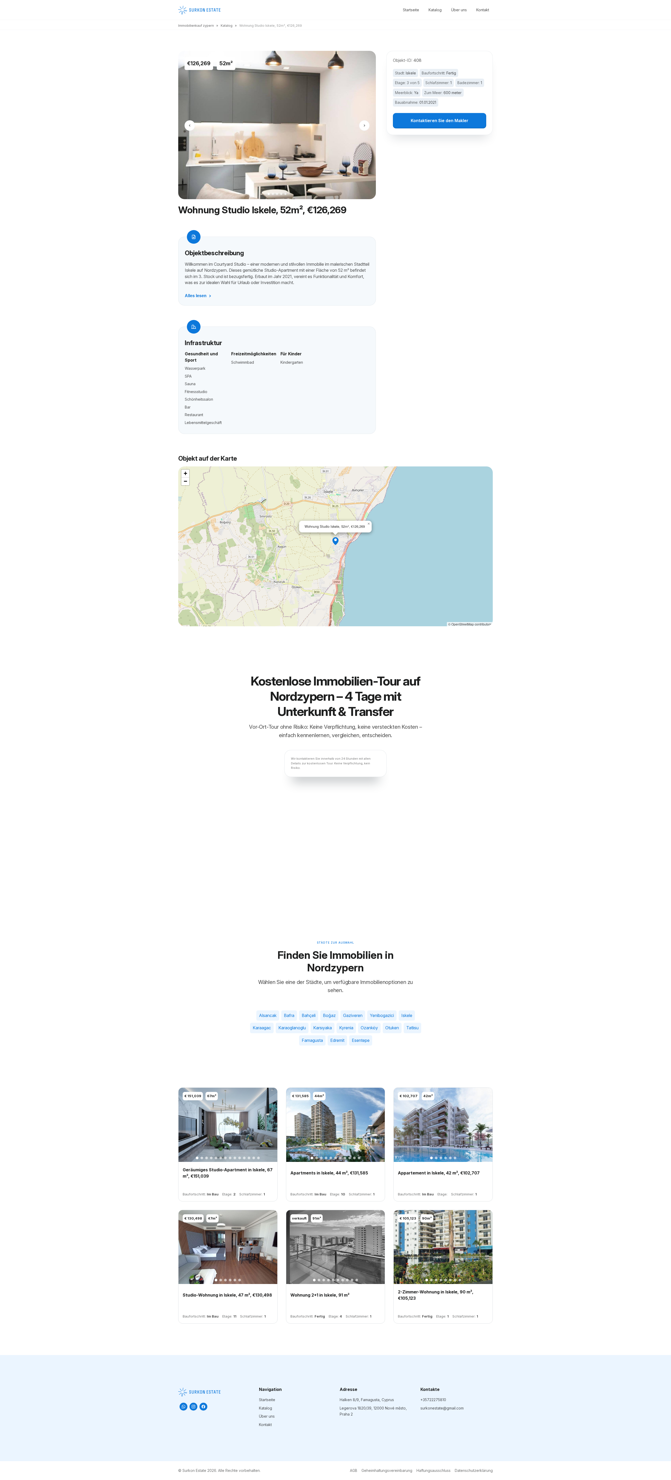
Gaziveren (352, 1015)
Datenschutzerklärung (474, 1470)
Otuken (392, 1027)
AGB (353, 1470)
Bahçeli (309, 1015)
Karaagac (262, 1027)
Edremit (337, 1040)
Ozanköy (369, 1027)
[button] (335, 541)
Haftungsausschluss (433, 1470)
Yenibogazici (382, 1015)
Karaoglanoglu (292, 1027)
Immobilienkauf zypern (196, 26)
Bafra (289, 1015)
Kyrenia (346, 1027)
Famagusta (312, 1040)
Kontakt (482, 10)
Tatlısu (412, 1027)
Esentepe (361, 1040)
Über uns (459, 10)
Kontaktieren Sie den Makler (439, 120)
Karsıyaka (322, 1027)
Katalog (435, 10)
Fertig (451, 73)
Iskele (411, 73)
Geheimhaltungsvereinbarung (386, 1470)
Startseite (411, 10)
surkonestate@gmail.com (442, 1408)
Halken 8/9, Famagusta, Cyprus (367, 1399)
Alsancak (268, 1015)
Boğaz (329, 1015)
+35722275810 (433, 1399)
